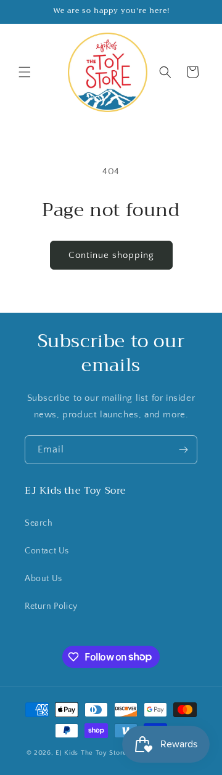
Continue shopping (111, 255)
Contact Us (47, 551)
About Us (43, 579)
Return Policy (51, 606)
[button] (24, 72)
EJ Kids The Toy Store (91, 753)
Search (39, 523)
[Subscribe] (183, 449)
